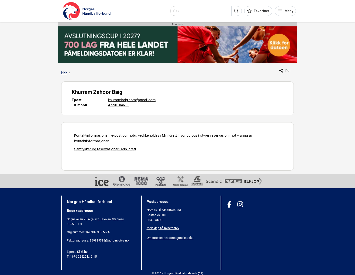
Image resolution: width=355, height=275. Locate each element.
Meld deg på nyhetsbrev (163, 228)
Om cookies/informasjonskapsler (170, 238)
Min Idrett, (170, 135)
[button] (236, 11)
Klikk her (83, 251)
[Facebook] (229, 204)
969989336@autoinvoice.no (109, 240)
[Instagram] (240, 204)
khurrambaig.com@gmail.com (132, 100)
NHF (64, 73)
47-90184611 (118, 105)
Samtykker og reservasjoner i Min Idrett (105, 149)
